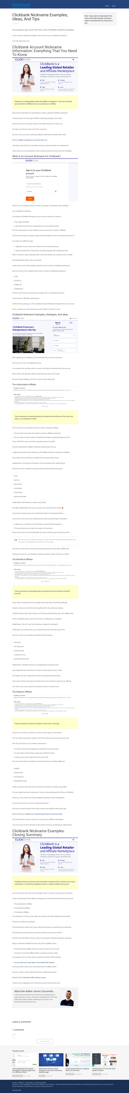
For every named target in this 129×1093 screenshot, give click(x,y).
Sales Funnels (69, 1074)
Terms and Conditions (40, 1082)
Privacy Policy (29, 1082)
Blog (113, 6)
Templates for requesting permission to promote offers (43, 814)
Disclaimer (21, 1082)
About (107, 6)
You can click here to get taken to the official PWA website (34, 962)
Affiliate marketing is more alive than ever (32, 140)
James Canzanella (43, 991)
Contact (14, 1082)
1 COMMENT (16, 23)
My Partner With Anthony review (34, 977)
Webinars (42, 1076)
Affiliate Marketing (17, 1076)
